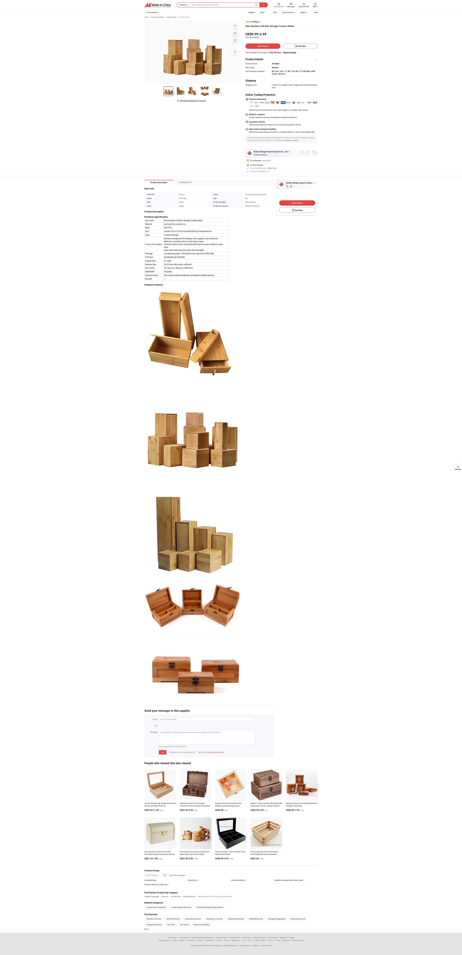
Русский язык (209, 940)
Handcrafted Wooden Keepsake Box (209, 907)
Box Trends (184, 924)
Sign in (315, 6)
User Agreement (244, 945)
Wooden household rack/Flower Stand (288, 880)
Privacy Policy (266, 945)
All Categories (153, 12)
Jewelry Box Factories (193, 919)
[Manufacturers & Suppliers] (157, 4)
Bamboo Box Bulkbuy (202, 924)
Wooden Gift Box (184, 17)
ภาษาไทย (270, 940)
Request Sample (289, 52)
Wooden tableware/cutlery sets (156, 884)
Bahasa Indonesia (298, 940)
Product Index (272, 938)
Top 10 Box (171, 924)
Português (191, 940)
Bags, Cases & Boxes (157, 17)
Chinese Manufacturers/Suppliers (202, 938)
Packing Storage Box (154, 924)
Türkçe (278, 940)
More (146, 929)
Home (146, 17)
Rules (316, 12)
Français (199, 940)
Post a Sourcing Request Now (211, 752)
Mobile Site (283, 938)
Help (274, 12)
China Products (184, 938)
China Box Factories (153, 919)
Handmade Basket (238, 880)
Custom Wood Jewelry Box (156, 907)
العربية (244, 940)
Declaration (256, 945)
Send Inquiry (262, 46)
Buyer (262, 12)
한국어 (250, 940)
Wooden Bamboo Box (236, 919)
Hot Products (172, 938)
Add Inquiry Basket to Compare (193, 100)
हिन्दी (263, 940)
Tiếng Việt (286, 940)
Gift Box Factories (173, 919)
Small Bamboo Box (256, 919)
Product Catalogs (178, 875)
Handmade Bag (150, 880)
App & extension (288, 12)
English (174, 940)
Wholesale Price (234, 938)
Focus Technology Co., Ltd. (215, 945)
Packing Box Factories (214, 919)
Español (182, 940)
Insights (291, 938)
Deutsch (226, 940)
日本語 (257, 940)
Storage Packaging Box (277, 919)
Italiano (219, 940)
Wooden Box (192, 880)
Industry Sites (246, 938)
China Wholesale (221, 938)
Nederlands (235, 940)
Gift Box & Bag (171, 17)
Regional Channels (259, 938)
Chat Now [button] (302, 46)
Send (162, 752)
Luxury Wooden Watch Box (181, 907)
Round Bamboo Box (298, 919)
